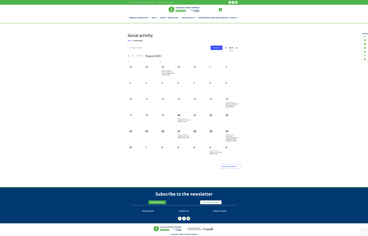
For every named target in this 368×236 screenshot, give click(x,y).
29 (163, 66)
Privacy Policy (219, 211)
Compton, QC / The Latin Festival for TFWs (184, 120)
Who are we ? (148, 211)
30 (227, 131)
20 (179, 115)
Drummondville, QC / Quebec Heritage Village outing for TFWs (168, 73)
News (154, 18)
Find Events (216, 48)
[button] (220, 9)
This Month (139, 56)
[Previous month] (129, 56)
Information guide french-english (213, 18)
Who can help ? (188, 18)
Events (163, 18)
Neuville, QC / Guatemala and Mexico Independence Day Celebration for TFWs (232, 138)
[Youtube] (236, 2)
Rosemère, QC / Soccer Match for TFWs (216, 153)
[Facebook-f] (229, 2)
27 (179, 131)
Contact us (184, 211)
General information (138, 18)
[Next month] (132, 56)
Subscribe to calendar (229, 166)
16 (227, 99)
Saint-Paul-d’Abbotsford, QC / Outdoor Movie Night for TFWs (232, 105)
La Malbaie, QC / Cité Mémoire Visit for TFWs (184, 136)
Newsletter (173, 18)
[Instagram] (233, 2)
